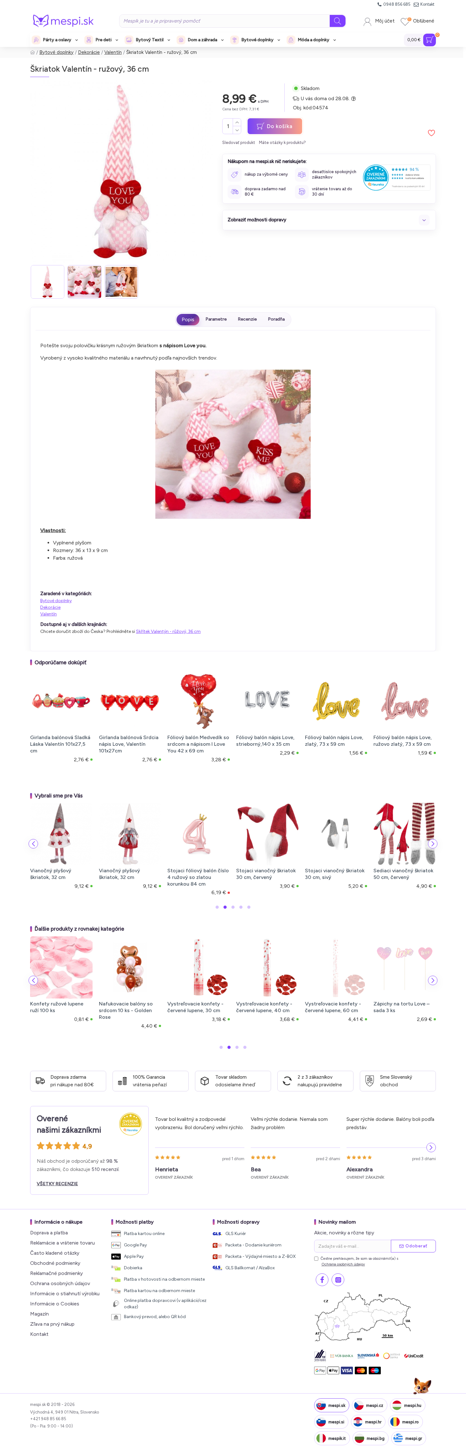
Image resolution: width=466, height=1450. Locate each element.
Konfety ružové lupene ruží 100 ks (56, 1007)
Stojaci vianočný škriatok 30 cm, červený (266, 874)
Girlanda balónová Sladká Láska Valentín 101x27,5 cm (60, 744)
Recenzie (247, 319)
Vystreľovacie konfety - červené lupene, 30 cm (195, 1007)
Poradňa (276, 319)
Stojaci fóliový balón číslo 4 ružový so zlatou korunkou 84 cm (198, 877)
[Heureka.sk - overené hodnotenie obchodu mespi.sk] (396, 177)
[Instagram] (338, 1279)
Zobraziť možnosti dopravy (257, 220)
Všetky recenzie (57, 1184)
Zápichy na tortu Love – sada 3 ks (401, 1007)
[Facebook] (322, 1279)
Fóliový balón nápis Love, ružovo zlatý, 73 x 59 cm (402, 740)
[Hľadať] (338, 21)
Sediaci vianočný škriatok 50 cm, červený (403, 874)
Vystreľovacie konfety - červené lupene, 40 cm (264, 1007)
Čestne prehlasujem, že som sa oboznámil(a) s (359, 1261)
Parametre (216, 319)
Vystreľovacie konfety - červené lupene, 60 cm (333, 1007)
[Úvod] (32, 52)
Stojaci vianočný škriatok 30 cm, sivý (335, 874)
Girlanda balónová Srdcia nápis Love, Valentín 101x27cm (129, 744)
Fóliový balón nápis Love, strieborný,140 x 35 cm (265, 740)
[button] (33, 844)
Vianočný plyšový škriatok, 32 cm (50, 874)
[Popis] (188, 319)
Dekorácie (89, 52)
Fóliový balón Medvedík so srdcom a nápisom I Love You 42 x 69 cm (198, 744)
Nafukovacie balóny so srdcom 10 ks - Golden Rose (126, 1010)
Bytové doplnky (56, 52)
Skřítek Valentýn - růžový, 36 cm (168, 631)
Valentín (113, 52)
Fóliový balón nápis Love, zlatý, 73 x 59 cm (334, 740)
